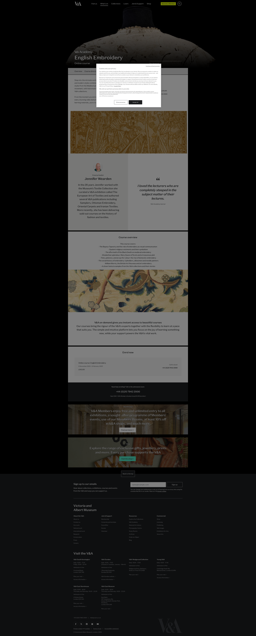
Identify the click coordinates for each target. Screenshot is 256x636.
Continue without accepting (153, 66)
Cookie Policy (117, 86)
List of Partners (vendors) (106, 96)
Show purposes (120, 102)
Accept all (135, 102)
